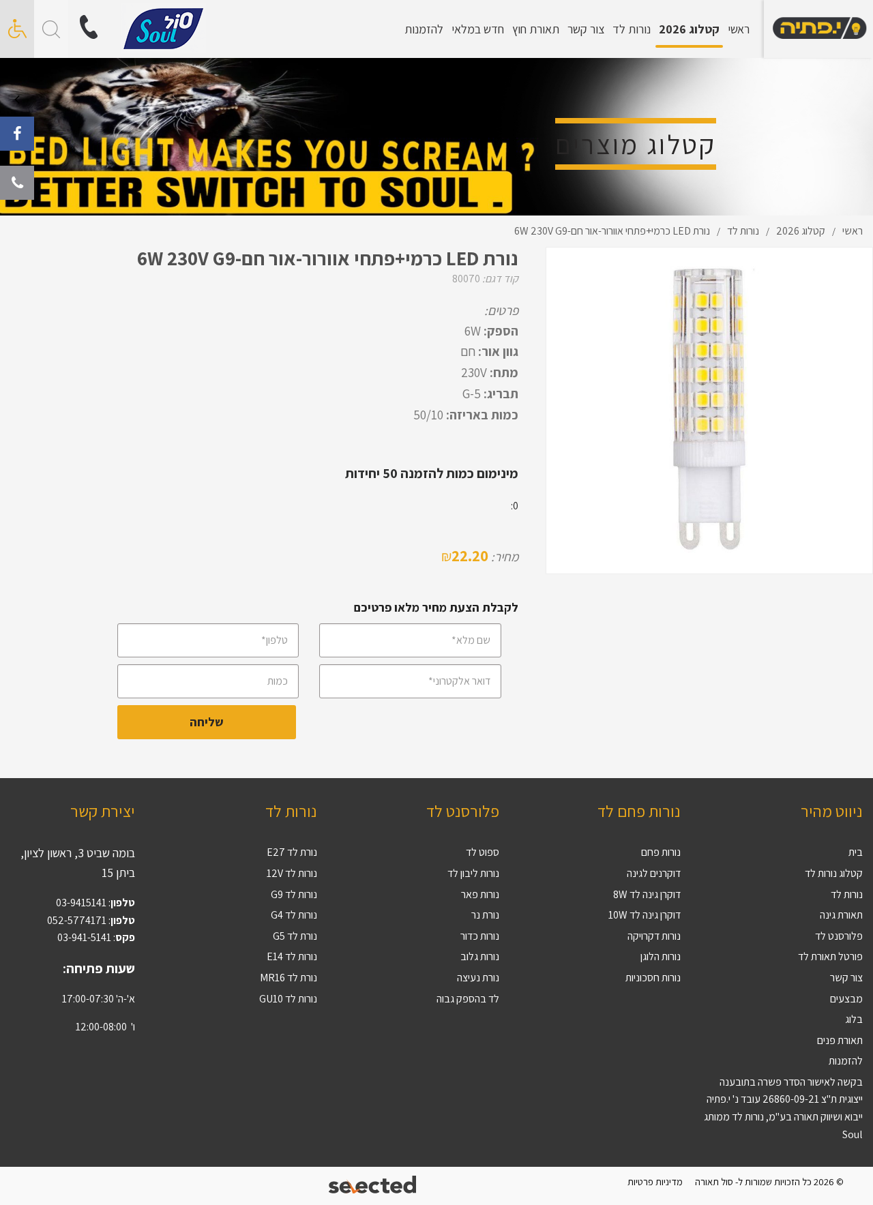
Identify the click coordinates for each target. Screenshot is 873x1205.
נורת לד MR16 (288, 977)
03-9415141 (81, 902)
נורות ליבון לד (473, 873)
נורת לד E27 (292, 852)
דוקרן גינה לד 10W (644, 915)
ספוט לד (482, 852)
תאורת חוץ (535, 29)
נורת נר (485, 915)
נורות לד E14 (292, 956)
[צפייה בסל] (163, 28)
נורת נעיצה (478, 977)
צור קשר (585, 29)
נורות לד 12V (292, 873)
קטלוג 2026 (689, 29)
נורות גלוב (479, 956)
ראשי (739, 29)
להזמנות (423, 29)
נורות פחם (661, 852)
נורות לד (631, 29)
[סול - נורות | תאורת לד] (818, 29)
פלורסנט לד (839, 936)
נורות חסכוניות (653, 977)
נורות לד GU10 (288, 999)
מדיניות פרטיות (655, 1181)
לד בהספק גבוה (467, 999)
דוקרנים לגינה (654, 873)
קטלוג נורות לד (834, 873)
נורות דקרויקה (654, 936)
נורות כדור (479, 936)
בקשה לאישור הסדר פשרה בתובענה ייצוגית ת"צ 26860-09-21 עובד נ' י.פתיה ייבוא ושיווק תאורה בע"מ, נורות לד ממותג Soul (783, 1108)
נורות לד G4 (294, 915)
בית (855, 852)
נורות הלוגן (660, 956)
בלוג (854, 1019)
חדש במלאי (478, 29)
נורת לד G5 (295, 936)
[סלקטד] (373, 1186)
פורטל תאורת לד (830, 956)
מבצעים (846, 999)
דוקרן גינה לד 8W (647, 894)
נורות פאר (480, 894)
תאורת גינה (841, 915)
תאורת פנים (840, 1040)
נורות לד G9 (294, 894)
